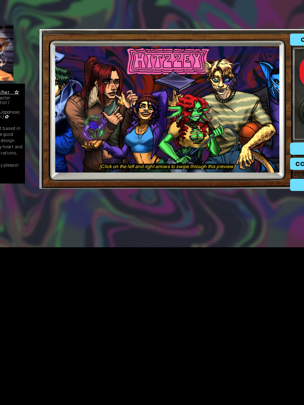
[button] (167, 109)
